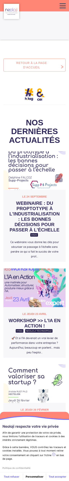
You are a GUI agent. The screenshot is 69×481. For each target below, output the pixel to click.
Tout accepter (57, 476)
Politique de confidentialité (16, 468)
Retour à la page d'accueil (31, 65)
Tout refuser (11, 476)
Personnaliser (35, 476)
